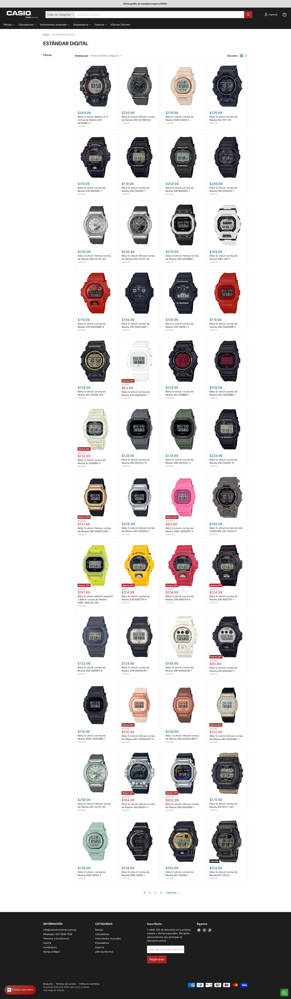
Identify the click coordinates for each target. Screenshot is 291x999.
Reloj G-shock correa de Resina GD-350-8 (223, 873)
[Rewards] (20, 989)
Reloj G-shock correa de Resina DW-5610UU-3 (179, 461)
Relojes (8, 24)
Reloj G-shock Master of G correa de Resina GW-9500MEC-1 (93, 120)
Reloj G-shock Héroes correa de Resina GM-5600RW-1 (182, 805)
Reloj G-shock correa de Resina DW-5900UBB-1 (135, 325)
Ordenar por (81, 55)
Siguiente (171, 892)
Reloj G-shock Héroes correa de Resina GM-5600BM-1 (182, 257)
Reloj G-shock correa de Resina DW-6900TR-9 (135, 598)
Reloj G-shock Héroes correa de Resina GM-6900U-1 (138, 805)
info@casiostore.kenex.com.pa (59, 929)
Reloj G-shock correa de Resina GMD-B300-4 (179, 118)
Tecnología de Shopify (53, 990)
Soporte (100, 24)
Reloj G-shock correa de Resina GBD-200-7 (223, 257)
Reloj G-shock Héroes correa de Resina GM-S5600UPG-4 (138, 737)
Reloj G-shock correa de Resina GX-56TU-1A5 (223, 805)
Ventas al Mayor (51, 951)
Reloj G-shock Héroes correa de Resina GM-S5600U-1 (138, 529)
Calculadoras (26, 24)
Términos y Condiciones (56, 938)
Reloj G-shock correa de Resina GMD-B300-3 (91, 873)
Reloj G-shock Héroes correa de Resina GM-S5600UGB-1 (94, 530)
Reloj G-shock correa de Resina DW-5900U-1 (179, 325)
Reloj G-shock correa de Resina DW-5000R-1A (223, 461)
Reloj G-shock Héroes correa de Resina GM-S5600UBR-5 (182, 737)
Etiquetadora (81, 24)
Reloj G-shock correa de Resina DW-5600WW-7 (135, 393)
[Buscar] (248, 14)
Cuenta (47, 942)
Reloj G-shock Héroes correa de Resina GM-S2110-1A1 (138, 257)
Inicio (46, 34)
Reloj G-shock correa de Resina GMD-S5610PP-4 (179, 530)
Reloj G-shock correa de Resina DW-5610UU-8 (135, 461)
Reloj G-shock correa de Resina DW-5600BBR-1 (223, 393)
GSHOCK (82, 126)
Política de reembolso (89, 984)
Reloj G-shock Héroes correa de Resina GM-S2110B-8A (138, 118)
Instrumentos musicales (54, 24)
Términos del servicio (66, 984)
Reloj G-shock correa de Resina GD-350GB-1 (179, 873)
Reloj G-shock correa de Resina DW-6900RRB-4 (91, 325)
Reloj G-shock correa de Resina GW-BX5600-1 (179, 189)
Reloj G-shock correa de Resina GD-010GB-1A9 (91, 393)
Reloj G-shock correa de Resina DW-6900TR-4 (179, 598)
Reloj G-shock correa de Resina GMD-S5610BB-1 (91, 737)
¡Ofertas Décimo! (120, 24)
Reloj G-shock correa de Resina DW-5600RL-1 (135, 189)
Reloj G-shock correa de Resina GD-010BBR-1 (179, 393)
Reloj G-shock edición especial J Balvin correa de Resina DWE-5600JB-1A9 (95, 599)
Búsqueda (48, 984)
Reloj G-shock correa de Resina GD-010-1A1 (223, 118)
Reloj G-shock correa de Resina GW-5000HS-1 (223, 189)
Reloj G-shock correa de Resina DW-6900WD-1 (223, 669)
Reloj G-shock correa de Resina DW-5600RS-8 (91, 669)
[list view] (246, 56)
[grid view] (241, 56)
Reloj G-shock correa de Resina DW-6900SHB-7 (179, 669)
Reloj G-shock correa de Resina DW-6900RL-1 (91, 189)
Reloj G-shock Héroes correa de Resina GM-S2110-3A (94, 805)
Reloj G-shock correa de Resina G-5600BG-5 (91, 461)
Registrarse (156, 959)
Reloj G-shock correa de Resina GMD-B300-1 (135, 873)
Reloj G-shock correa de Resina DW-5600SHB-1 (135, 669)
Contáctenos (50, 947)
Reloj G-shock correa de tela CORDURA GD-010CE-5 (225, 529)
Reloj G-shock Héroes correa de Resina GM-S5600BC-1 (226, 737)
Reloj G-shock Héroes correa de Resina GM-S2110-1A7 (94, 257)
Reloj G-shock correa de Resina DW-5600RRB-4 (223, 325)
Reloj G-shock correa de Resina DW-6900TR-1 (223, 598)
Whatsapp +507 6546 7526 (57, 934)
